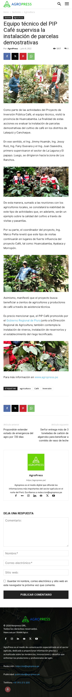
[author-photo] (36, 470)
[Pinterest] (23, 56)
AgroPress (13, 48)
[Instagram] (30, 496)
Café (36, 388)
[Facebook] (6, 56)
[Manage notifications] (7, 689)
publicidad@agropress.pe (27, 674)
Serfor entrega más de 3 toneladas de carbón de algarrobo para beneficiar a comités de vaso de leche (53, 435)
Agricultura (29, 12)
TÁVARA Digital (22, 632)
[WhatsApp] (31, 56)
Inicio (6, 12)
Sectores (16, 12)
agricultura (25, 388)
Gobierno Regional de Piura (23, 320)
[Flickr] (24, 496)
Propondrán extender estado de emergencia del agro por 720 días (18, 433)
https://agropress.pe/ (36, 480)
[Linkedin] (36, 496)
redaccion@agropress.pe (27, 666)
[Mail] (42, 496)
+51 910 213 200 (21, 682)
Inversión (47, 388)
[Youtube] (55, 496)
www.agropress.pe (46, 377)
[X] (15, 56)
